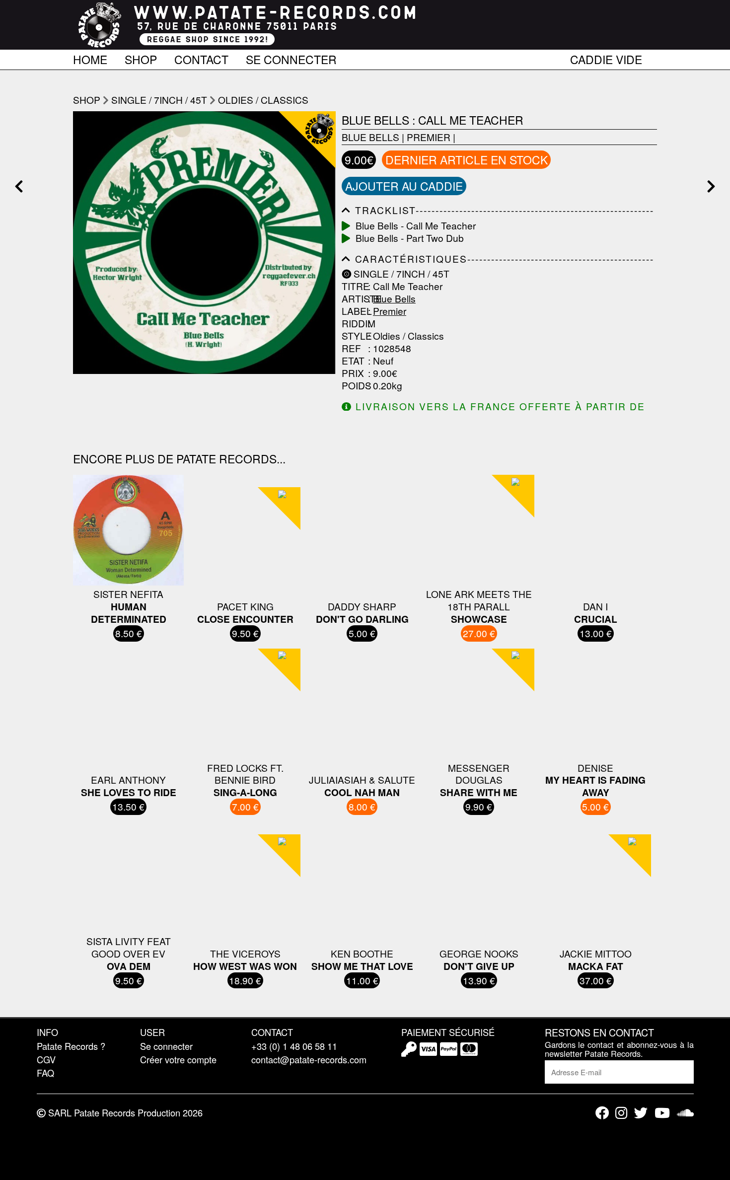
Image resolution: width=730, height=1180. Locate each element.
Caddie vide (606, 57)
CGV (46, 1059)
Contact (201, 57)
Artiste (353, 299)
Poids (353, 385)
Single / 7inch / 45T (159, 99)
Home (90, 57)
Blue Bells (370, 137)
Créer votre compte (178, 1059)
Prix (353, 373)
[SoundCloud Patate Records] (685, 1112)
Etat (353, 361)
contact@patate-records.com (308, 1059)
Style (353, 336)
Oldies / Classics (263, 99)
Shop (141, 57)
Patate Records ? (71, 1045)
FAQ (45, 1072)
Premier (428, 137)
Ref (351, 348)
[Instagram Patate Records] (621, 1112)
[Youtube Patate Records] (662, 1112)
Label (353, 311)
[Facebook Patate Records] (602, 1112)
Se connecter (291, 57)
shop (86, 99)
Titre (353, 286)
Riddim (353, 323)
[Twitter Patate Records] (641, 1112)
